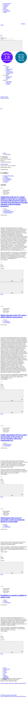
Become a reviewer (5, 98)
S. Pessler (5, 182)
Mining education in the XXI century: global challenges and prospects (14, 316)
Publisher (8, 70)
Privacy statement (4, 683)
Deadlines (8, 77)
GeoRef (5, 670)
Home (4, 153)
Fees (7, 79)
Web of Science (6, 669)
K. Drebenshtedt (6, 154)
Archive (5, 7)
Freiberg (2, 164)
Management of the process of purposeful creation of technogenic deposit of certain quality (13, 519)
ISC (4, 674)
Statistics (5, 12)
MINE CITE (6, 677)
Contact (7, 74)
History (7, 66)
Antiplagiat (5, 676)
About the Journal (7, 3)
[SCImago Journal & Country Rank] (9, 695)
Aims (7, 68)
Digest (4, 8)
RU (1, 35)
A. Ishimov (5, 177)
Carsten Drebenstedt (7, 212)
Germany (6, 164)
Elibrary (5, 675)
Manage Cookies (18, 683)
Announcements (6, 10)
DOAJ (4, 671)
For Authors (5, 9)
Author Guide (9, 76)
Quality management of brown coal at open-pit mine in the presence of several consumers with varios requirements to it (14, 437)
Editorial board (9, 69)
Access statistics (9, 71)
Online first (5, 6)
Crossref (5, 672)
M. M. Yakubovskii (7, 179)
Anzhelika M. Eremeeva (8, 175)
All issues (8, 84)
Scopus (4, 667)
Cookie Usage (11, 683)
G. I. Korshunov (6, 178)
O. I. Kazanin (6, 180)
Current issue (6, 4)
